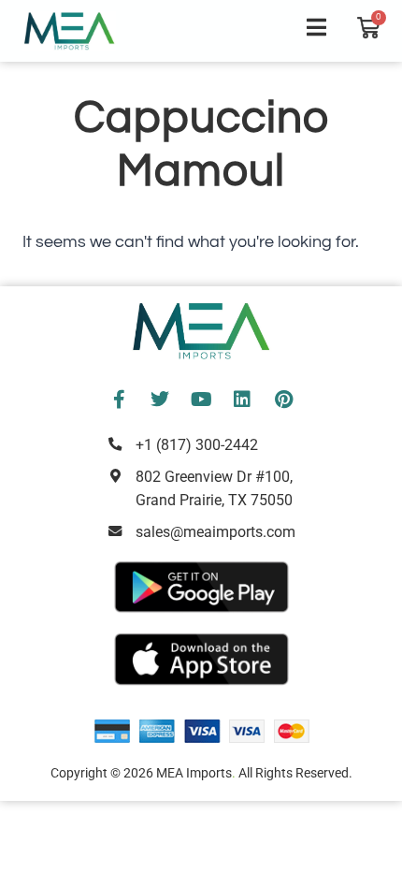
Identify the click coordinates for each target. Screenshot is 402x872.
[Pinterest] (283, 399)
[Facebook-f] (118, 399)
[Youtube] (201, 399)
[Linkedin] (242, 399)
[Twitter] (160, 399)
